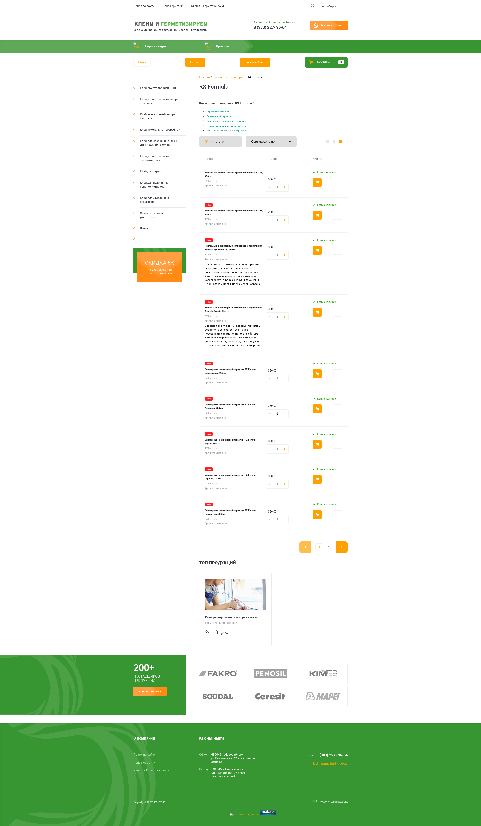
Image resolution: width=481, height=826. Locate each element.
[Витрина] (327, 141)
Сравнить (337, 182)
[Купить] (317, 182)
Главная (204, 77)
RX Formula (211, 181)
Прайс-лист (224, 46)
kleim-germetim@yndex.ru (330, 763)
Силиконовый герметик (219, 116)
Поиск (142, 62)
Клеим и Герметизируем (229, 77)
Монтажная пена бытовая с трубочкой (227, 130)
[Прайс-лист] (340, 141)
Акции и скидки (155, 46)
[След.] (342, 547)
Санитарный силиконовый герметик (226, 121)
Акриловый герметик (218, 111)
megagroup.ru (339, 801)
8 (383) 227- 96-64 (270, 27)
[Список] (334, 141)
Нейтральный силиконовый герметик (227, 126)
